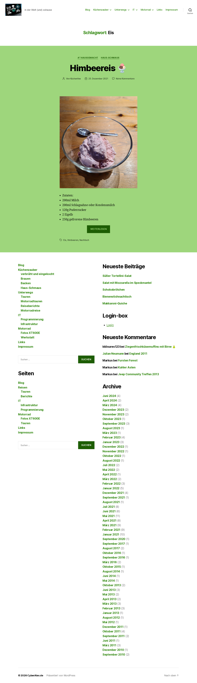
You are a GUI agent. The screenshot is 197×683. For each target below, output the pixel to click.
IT (134, 9)
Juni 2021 (109, 511)
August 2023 (111, 428)
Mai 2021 (109, 516)
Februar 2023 (112, 437)
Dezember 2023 (113, 409)
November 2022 (113, 451)
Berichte (26, 396)
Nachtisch (84, 240)
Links (159, 9)
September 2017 (114, 543)
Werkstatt (27, 337)
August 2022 (111, 460)
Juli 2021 (109, 506)
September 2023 (114, 423)
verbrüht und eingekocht (37, 274)
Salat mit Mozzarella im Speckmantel (127, 282)
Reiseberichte (30, 306)
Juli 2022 (109, 465)
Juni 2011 (109, 640)
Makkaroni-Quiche (115, 303)
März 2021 (110, 525)
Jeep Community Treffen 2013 (138, 374)
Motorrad (146, 9)
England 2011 (138, 353)
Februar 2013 (111, 608)
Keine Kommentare (125, 78)
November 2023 (113, 414)
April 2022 (110, 474)
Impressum (172, 9)
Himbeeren (72, 240)
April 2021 (109, 520)
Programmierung (32, 319)
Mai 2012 (109, 622)
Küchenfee (75, 78)
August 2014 (111, 571)
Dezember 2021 (113, 493)
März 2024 (110, 405)
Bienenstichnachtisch (117, 296)
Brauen (25, 278)
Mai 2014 (109, 580)
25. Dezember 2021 (98, 78)
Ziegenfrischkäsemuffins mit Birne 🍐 (150, 346)
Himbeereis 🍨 (98, 68)
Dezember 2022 (113, 446)
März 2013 (110, 603)
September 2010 (114, 654)
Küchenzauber (101, 9)
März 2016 (110, 562)
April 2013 (109, 599)
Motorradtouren (31, 301)
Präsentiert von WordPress (60, 675)
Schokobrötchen (114, 289)
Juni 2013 (109, 590)
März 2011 (109, 645)
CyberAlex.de (35, 675)
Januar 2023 (111, 442)
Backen (26, 283)
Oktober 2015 (112, 566)
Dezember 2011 (113, 627)
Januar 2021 (111, 534)
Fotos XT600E (30, 333)
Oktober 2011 (112, 631)
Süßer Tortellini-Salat (117, 276)
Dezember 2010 (113, 650)
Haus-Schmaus (110, 57)
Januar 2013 (111, 613)
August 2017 (111, 548)
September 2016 (114, 557)
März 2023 (110, 433)
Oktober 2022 (112, 456)
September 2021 (114, 497)
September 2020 (114, 539)
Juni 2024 (109, 396)
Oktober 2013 (112, 585)
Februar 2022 (112, 483)
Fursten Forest (127, 360)
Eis (64, 240)
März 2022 (110, 479)
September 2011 (114, 636)
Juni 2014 (109, 576)
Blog (87, 9)
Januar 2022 (111, 488)
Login (110, 325)
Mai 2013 (109, 594)
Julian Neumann (113, 353)
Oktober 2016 (112, 553)
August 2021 (111, 502)
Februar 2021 (111, 529)
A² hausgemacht (88, 57)
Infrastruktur (29, 324)
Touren (25, 296)
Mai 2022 (109, 469)
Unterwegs (121, 9)
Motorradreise (30, 310)
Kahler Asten (126, 367)
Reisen (22, 387)
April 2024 (110, 400)
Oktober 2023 (112, 419)
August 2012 (111, 617)
